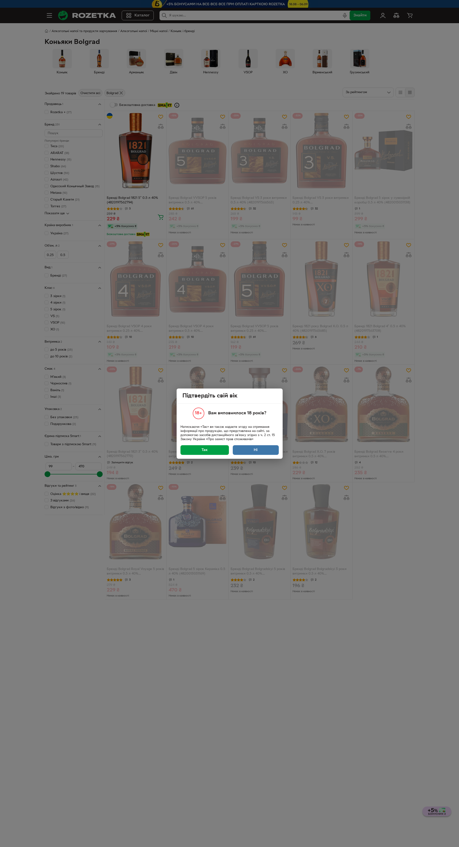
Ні (256, 450)
